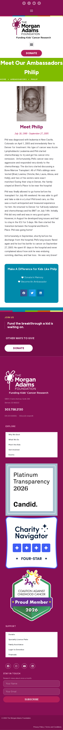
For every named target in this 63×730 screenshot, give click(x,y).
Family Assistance (16, 645)
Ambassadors (18, 79)
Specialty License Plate (18, 640)
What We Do (14, 440)
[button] (31, 10)
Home (3, 79)
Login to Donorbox (16, 650)
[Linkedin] (39, 3)
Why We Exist (14, 435)
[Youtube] (34, 3)
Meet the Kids (14, 445)
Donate (12, 634)
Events (11, 455)
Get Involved (14, 450)
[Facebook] (24, 3)
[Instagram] (29, 3)
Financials (13, 655)
